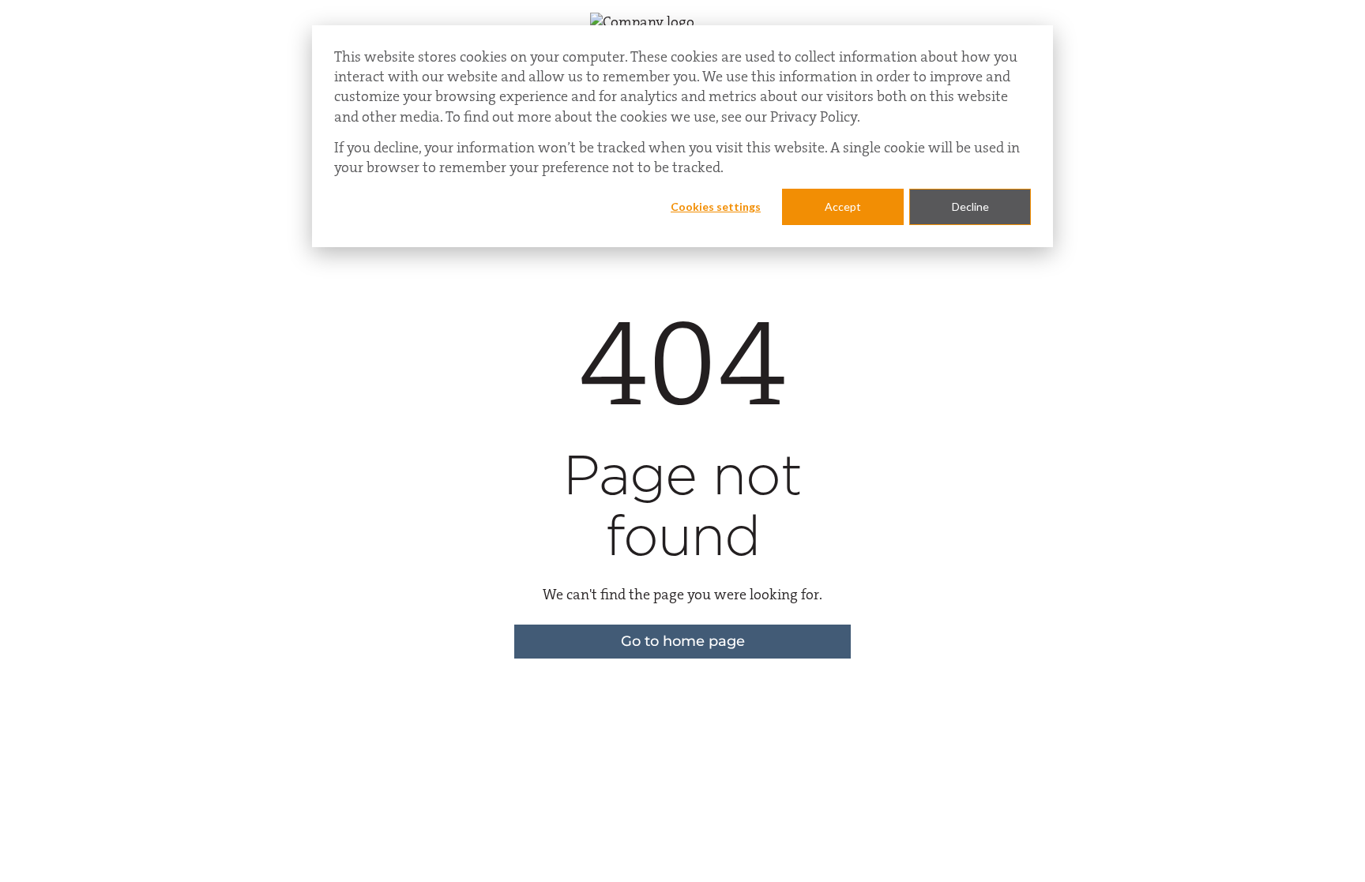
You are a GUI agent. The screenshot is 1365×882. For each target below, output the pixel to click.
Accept (843, 206)
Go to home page (683, 641)
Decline (970, 206)
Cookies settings (716, 206)
